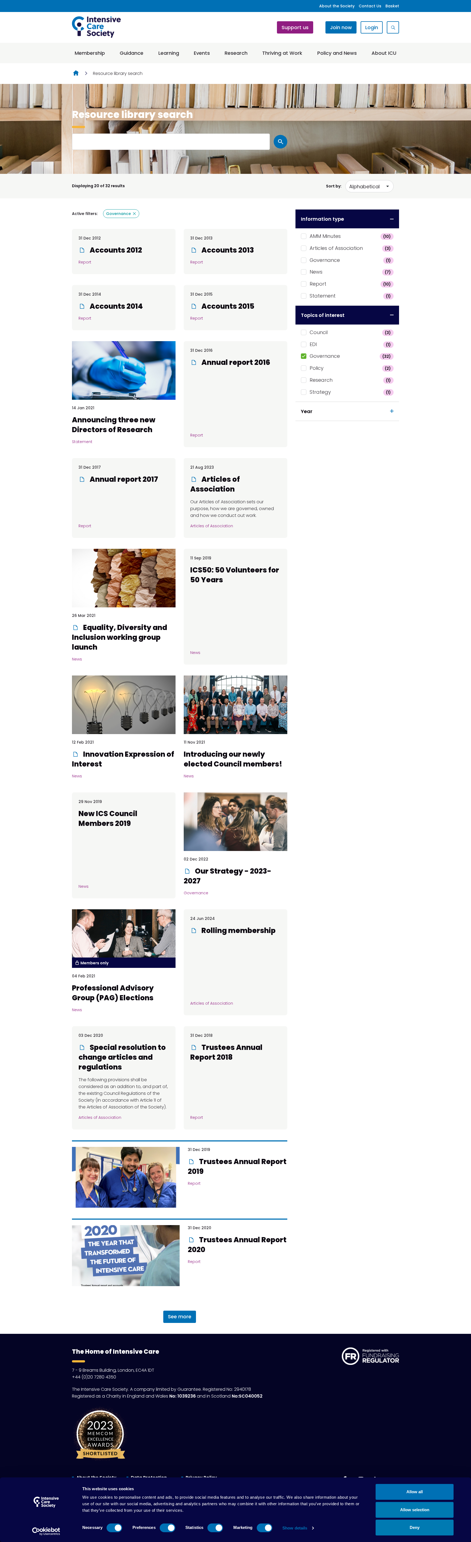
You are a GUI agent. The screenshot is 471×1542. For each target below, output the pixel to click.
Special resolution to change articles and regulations (122, 1057)
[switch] (167, 1527)
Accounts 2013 (227, 250)
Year (306, 411)
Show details (294, 1528)
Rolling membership (238, 930)
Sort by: (334, 186)
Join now (341, 27)
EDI (350, 344)
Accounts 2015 (227, 306)
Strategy (350, 392)
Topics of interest (323, 315)
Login (371, 27)
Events (202, 53)
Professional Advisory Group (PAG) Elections (113, 993)
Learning (168, 53)
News (350, 271)
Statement (350, 295)
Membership (90, 53)
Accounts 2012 (115, 250)
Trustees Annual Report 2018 (226, 1052)
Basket (392, 6)
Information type (322, 219)
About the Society (337, 6)
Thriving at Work (282, 53)
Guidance (131, 53)
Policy (350, 368)
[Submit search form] (280, 142)
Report (350, 283)
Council (350, 332)
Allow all (414, 1491)
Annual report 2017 (123, 479)
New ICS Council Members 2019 (107, 818)
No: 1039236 (182, 1396)
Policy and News (337, 53)
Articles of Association (350, 248)
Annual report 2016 (235, 362)
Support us (295, 27)
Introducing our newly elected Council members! (233, 759)
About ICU (384, 53)
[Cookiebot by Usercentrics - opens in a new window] (46, 1531)
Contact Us (370, 6)
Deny (414, 1527)
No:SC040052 (247, 1396)
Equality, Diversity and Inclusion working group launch (119, 637)
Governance (350, 260)
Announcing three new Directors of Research (113, 425)
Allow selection (414, 1509)
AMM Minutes (350, 236)
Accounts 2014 (115, 306)
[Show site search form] (393, 27)
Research (236, 53)
